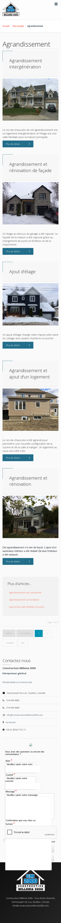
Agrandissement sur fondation (24, 599)
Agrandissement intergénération (25, 63)
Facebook (10, 722)
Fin (22, 642)
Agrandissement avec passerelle (25, 592)
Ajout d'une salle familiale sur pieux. (27, 606)
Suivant (10, 642)
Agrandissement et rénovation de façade (30, 167)
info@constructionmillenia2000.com (25, 714)
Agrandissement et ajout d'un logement (29, 373)
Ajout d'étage (22, 271)
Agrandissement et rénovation (28, 481)
